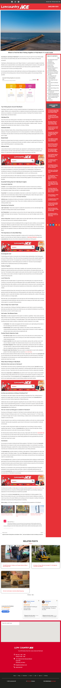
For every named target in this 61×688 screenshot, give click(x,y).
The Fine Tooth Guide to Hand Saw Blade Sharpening (13, 591)
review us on (4, 611)
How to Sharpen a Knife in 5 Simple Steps (53, 195)
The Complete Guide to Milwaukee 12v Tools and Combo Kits (53, 155)
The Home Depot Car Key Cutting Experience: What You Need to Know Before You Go (53, 190)
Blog (19, 675)
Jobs (35, 675)
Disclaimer (25, 675)
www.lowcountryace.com (8, 528)
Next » (33, 594)
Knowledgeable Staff (52, 75)
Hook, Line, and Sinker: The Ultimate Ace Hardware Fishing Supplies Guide (22, 515)
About (14, 675)
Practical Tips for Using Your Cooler (53, 86)
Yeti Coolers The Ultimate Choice (53, 83)
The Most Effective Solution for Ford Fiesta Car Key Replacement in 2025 (53, 117)
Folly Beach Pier (51, 62)
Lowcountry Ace (40, 432)
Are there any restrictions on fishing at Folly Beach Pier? (53, 94)
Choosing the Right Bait (52, 70)
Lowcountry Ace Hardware (8, 606)
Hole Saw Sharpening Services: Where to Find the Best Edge (53, 209)
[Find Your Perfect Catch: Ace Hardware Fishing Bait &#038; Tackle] (8, 509)
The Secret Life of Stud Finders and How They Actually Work (53, 128)
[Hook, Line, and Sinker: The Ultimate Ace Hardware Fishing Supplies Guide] (22, 509)
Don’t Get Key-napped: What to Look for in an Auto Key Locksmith (53, 145)
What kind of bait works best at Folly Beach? (53, 91)
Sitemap (46, 675)
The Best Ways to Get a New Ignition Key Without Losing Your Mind (53, 177)
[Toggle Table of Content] (57, 58)
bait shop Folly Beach (32, 237)
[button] (53, 221)
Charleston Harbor (51, 63)
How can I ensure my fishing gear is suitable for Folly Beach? (53, 97)
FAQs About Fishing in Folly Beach (53, 89)
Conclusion (50, 99)
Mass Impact (53, 681)
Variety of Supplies (51, 77)
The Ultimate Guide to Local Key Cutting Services (52, 161)
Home (30, 675)
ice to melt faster (28, 351)
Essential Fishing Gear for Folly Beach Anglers (53, 68)
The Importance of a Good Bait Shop (53, 74)
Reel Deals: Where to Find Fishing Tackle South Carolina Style (52, 123)
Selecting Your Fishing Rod (53, 71)
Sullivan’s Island (51, 66)
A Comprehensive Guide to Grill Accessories (53, 199)
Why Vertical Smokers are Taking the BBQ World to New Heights (53, 150)
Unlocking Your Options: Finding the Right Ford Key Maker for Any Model (53, 134)
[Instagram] (15, 1)
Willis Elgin (29, 681)
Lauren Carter (30, 601)
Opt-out (40, 675)
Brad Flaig (47, 601)
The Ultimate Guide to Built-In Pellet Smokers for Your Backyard (53, 166)
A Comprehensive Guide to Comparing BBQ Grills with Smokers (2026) (53, 111)
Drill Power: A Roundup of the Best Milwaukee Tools (53, 171)
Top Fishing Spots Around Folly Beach (52, 60)
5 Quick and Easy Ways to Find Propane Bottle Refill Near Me (53, 204)
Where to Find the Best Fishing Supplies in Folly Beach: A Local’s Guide (30, 52)
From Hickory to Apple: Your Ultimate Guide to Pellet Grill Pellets (53, 140)
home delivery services (37, 488)
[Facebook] (11, 1)
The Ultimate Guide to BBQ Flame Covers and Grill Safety (53, 214)
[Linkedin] (18, 1)
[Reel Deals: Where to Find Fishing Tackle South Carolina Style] (37, 509)
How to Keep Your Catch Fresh (52, 81)
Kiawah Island (50, 65)
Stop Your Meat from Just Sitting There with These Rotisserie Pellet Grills (53, 183)
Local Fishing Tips (51, 78)
